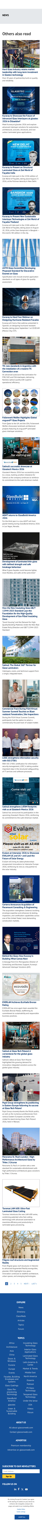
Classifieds (21, 1316)
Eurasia (11, 1365)
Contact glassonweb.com (21, 1432)
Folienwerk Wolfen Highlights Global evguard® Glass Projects (19, 419)
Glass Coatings (11, 1385)
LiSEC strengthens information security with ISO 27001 (20, 759)
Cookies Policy (21, 1509)
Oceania (30, 1380)
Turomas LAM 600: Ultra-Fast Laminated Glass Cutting (16, 1210)
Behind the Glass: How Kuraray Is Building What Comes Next (17, 957)
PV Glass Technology (30, 1389)
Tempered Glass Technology (30, 1395)
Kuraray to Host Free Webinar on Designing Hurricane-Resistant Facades (20, 318)
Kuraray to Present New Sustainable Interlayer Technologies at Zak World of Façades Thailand (20, 219)
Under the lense (30, 1400)
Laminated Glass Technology (30, 1357)
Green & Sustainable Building (11, 1411)
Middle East (30, 1372)
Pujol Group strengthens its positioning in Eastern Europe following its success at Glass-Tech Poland (20, 1105)
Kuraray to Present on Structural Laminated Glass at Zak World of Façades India (17, 170)
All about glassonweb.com (21, 1427)
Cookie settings (21, 1512)
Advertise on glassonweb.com (21, 1449)
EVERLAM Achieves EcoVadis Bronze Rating (19, 1003)
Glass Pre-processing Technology (12, 1392)
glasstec (11, 1404)
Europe (12, 1369)
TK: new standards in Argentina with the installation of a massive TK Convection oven (19, 369)
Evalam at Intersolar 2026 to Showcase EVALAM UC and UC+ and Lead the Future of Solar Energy (20, 856)
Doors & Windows (12, 1359)
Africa (11, 1343)
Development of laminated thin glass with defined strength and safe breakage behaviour (19, 564)
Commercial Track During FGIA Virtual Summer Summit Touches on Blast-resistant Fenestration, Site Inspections (20, 711)
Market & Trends (30, 1368)
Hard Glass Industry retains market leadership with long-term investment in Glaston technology (20, 72)
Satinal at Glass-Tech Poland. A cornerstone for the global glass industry (17, 1054)
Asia (12, 1350)
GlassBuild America (12, 1399)
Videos (30, 1408)
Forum (21, 1329)
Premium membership (21, 1445)
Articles (21, 1320)
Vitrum (30, 1412)
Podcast (30, 1384)
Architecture (11, 1347)
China (11, 1354)
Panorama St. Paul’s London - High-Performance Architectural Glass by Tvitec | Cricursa (18, 1159)
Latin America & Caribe (30, 1363)
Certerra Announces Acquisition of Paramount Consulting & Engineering (19, 906)
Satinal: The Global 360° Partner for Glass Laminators (19, 666)
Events (12, 1372)
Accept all (21, 1517)
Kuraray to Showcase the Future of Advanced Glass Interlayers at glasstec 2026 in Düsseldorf (20, 118)
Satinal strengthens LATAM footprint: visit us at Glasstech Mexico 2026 (19, 808)
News (21, 1307)
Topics (21, 1324)
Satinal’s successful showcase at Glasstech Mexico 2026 (17, 468)
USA (30, 1404)
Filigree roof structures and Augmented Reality (20, 1261)
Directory (21, 1311)
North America (30, 1376)
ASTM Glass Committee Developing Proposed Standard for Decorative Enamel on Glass (18, 271)
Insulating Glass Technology (30, 1344)
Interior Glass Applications (30, 1350)
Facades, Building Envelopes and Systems (12, 1379)
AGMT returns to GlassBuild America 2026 (19, 516)
